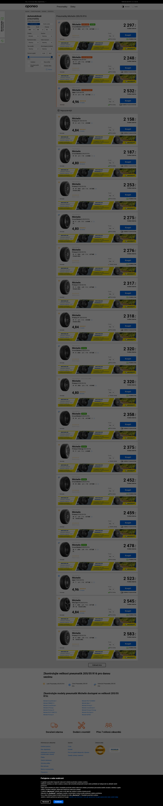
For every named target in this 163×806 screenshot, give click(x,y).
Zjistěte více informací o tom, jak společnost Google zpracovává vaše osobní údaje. (93, 797)
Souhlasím (58, 802)
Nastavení (45, 802)
